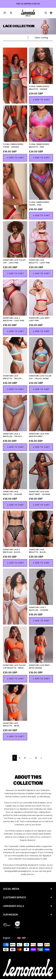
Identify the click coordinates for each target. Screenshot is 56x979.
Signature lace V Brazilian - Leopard (38, 608)
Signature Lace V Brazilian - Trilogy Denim (12, 435)
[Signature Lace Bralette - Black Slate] (41, 529)
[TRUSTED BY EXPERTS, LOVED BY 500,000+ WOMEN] (28, 4)
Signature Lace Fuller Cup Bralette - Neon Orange (14, 666)
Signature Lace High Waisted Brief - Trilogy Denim (39, 435)
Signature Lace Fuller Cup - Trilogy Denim (40, 377)
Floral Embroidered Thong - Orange (13, 145)
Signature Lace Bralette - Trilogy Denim (12, 377)
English (6, 938)
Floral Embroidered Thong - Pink (39, 203)
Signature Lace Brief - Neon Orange (40, 666)
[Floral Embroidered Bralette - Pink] (41, 123)
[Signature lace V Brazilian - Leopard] (41, 587)
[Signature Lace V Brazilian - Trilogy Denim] (15, 413)
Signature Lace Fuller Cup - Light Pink (14, 261)
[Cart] (51, 13)
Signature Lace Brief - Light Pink (40, 319)
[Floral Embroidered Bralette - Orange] (41, 66)
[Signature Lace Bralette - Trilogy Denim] (15, 355)
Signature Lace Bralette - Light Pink (39, 261)
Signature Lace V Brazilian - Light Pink (13, 319)
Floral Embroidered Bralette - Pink (39, 145)
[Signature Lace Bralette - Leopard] (15, 471)
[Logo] (28, 12)
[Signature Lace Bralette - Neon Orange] (15, 702)
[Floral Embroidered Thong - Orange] (15, 123)
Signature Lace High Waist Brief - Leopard (39, 493)
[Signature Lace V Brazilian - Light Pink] (15, 297)
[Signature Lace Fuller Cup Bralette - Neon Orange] (15, 644)
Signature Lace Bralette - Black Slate (37, 551)
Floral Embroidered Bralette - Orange (39, 87)
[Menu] (5, 13)
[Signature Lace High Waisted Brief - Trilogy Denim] (41, 413)
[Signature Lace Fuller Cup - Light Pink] (15, 239)
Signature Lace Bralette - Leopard (12, 493)
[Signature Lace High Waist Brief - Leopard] (41, 471)
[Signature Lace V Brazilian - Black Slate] (15, 529)
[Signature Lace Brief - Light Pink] (41, 297)
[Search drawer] (45, 13)
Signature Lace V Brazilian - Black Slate (11, 551)
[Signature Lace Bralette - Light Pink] (41, 239)
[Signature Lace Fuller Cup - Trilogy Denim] (41, 355)
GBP (24, 938)
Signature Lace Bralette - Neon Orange (11, 724)
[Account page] (11, 13)
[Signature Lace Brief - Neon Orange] (41, 644)
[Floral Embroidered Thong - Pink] (41, 181)
